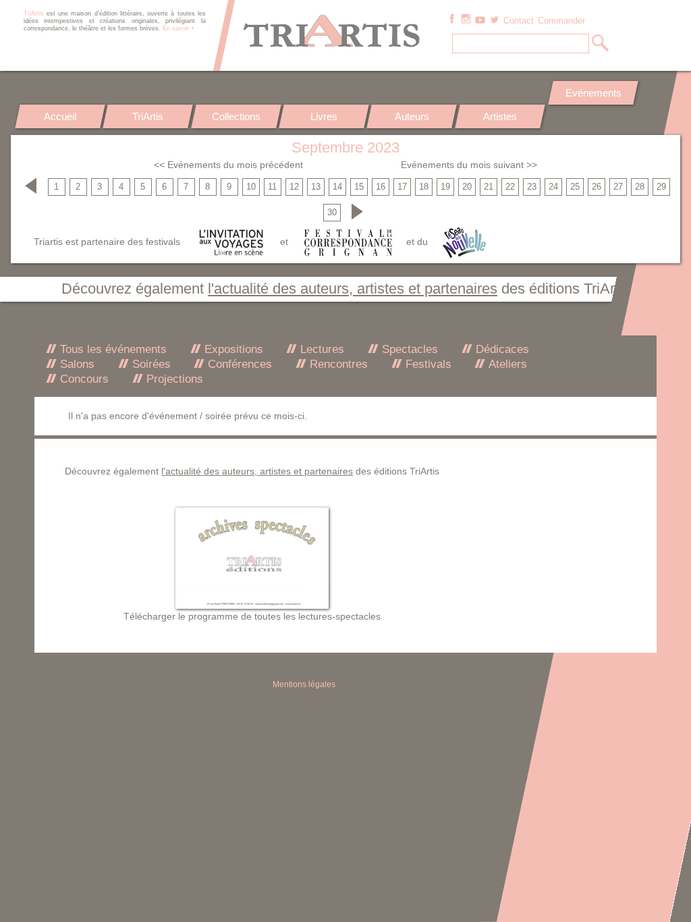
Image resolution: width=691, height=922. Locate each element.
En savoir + (178, 28)
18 (424, 187)
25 (575, 187)
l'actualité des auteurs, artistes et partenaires (352, 288)
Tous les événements (112, 349)
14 (337, 187)
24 (553, 187)
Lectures (320, 349)
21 (488, 187)
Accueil (60, 116)
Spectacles (408, 349)
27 (618, 187)
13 (316, 187)
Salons (75, 364)
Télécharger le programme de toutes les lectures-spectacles (252, 616)
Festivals (426, 364)
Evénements (593, 93)
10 (251, 187)
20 (467, 187)
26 (596, 187)
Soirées (150, 364)
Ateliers (506, 364)
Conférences (238, 364)
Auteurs (412, 116)
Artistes (500, 116)
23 (531, 187)
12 (294, 187)
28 (639, 187)
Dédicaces (500, 349)
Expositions (232, 349)
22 (510, 187)
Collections (236, 116)
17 (402, 187)
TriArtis (147, 116)
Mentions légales (304, 684)
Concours (83, 379)
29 (661, 187)
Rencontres (337, 364)
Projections (173, 379)
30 (332, 212)
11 (272, 187)
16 (380, 187)
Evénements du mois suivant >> (469, 164)
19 (445, 187)
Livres (323, 116)
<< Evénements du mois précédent (228, 164)
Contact (518, 21)
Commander (561, 21)
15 (359, 187)
